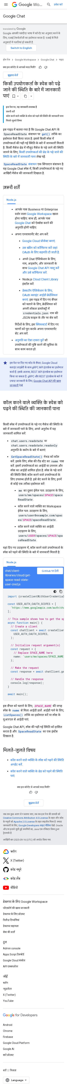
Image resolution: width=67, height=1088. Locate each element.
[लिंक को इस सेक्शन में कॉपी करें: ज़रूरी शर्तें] (23, 188)
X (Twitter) (9, 994)
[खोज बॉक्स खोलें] (49, 4)
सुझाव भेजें (13, 75)
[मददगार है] (40, 67)
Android (7, 1024)
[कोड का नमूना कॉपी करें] (61, 592)
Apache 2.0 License (24, 821)
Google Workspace (25, 59)
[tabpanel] (33, 279)
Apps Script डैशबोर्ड (13, 954)
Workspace (38, 4)
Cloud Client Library (45, 279)
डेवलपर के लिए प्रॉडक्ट (14, 913)
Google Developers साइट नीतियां (34, 825)
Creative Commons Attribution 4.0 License (25, 817)
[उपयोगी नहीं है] (46, 67)
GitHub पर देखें (50, 571)
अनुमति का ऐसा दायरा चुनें (29, 340)
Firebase (8, 1036)
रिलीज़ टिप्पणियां (11, 920)
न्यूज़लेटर (7, 988)
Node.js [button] (11, 199)
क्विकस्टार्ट (41, 324)
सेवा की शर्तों (9, 932)
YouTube (8, 1000)
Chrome (7, 1030)
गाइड (61, 59)
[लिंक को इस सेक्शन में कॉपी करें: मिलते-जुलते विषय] (39, 750)
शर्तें (4, 1070)
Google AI (8, 1048)
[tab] (11, 199)
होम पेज (6, 59)
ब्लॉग (5, 982)
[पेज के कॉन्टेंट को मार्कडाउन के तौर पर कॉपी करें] (25, 96)
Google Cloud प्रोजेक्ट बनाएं (38, 241)
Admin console (11, 948)
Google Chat (14, 16)
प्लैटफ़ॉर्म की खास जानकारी (16, 907)
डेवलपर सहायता (11, 926)
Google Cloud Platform (16, 1042)
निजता (13, 1070)
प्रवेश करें (58, 4)
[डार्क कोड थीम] (55, 592)
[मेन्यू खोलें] (6, 4)
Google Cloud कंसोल (14, 960)
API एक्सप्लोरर (10, 966)
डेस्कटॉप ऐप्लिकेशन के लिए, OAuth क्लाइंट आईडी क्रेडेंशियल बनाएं (40, 295)
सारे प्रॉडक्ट (8, 1054)
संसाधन (20, 164)
